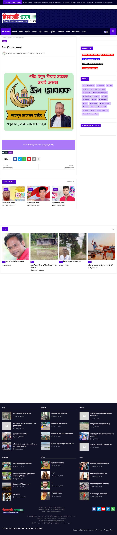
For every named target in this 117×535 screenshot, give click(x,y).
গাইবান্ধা (46, 31)
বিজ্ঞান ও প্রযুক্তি (105, 103)
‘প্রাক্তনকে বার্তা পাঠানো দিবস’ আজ (98, 474)
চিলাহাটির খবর (76, 31)
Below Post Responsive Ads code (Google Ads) (38, 145)
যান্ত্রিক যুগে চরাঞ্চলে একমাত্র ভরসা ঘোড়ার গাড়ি (100, 265)
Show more (70, 182)
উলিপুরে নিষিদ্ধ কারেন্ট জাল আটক (59, 423)
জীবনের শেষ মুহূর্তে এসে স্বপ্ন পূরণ (72, 261)
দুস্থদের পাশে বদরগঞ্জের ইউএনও (20, 434)
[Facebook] (15, 159)
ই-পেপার (84, 31)
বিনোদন (73, 2)
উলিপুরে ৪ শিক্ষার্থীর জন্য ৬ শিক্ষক (59, 413)
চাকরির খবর (87, 93)
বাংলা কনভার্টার (5, 7)
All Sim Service (89, 86)
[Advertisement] (43, 63)
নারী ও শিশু (44, 2)
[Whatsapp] (24, 159)
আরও (113, 229)
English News (27, 2)
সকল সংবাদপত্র (108, 2)
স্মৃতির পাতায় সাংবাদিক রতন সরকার (14, 261)
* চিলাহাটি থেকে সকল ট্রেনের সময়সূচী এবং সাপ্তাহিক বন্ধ (98, 55)
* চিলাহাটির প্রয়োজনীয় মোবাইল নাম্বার (92, 64)
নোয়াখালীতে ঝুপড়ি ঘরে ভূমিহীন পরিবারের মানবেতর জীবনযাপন (44, 266)
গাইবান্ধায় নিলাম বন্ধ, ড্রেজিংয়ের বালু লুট (100, 424)
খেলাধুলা (51, 2)
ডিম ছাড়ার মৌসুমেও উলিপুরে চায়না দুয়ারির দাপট (62, 444)
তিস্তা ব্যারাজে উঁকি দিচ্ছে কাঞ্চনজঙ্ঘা (21, 484)
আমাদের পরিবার (98, 2)
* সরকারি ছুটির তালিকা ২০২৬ (90, 68)
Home (7, 31)
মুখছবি (52, 473)
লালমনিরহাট (61, 31)
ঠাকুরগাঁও (27, 31)
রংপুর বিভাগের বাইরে (103, 110)
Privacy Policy (109, 530)
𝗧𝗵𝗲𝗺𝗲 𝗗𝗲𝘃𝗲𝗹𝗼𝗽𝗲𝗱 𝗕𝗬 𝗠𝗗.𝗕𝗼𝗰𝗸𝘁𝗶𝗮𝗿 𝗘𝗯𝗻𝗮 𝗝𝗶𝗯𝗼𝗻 (22, 528)
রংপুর (40, 31)
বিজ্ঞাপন (9, 38)
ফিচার (84, 2)
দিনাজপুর (34, 31)
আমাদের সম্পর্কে (93, 530)
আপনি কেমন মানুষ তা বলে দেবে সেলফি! (99, 484)
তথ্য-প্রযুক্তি (58, 2)
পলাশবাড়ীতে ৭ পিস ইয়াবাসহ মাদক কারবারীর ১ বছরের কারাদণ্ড (101, 414)
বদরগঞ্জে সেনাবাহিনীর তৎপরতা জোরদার (22, 413)
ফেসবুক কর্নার (94, 103)
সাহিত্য (79, 2)
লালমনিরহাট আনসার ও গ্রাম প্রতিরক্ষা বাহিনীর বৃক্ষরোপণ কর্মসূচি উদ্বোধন (24, 475)
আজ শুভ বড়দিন (16, 494)
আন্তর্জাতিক (37, 2)
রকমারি (68, 31)
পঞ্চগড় (21, 31)
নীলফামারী (14, 31)
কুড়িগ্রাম (53, 31)
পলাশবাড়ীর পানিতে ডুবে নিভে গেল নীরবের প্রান (101, 444)
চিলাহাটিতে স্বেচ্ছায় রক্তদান (100, 93)
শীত (52, 483)
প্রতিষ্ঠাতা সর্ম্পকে (82, 530)
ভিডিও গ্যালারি (103, 107)
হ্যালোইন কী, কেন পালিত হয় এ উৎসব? (99, 463)
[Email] (34, 159)
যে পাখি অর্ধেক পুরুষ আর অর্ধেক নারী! (99, 494)
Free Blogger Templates (48, 531)
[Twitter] (20, 159)
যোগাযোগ (100, 530)
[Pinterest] (29, 159)
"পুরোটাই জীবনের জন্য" (57, 493)
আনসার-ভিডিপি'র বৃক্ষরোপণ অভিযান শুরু (22, 463)
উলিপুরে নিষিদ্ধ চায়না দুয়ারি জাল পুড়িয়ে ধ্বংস (62, 433)
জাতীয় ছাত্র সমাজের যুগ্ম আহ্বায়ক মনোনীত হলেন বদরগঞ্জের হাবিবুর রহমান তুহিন (25, 445)
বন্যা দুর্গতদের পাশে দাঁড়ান (57, 463)
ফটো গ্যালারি (66, 2)
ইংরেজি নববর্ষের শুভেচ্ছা (8, 202)
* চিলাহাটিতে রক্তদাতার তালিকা (91, 59)
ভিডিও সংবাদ (90, 2)
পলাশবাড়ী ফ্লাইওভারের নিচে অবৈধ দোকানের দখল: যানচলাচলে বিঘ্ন (102, 435)
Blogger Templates (18, 531)
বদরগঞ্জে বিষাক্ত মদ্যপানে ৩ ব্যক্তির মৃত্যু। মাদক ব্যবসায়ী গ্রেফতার (24, 424)
